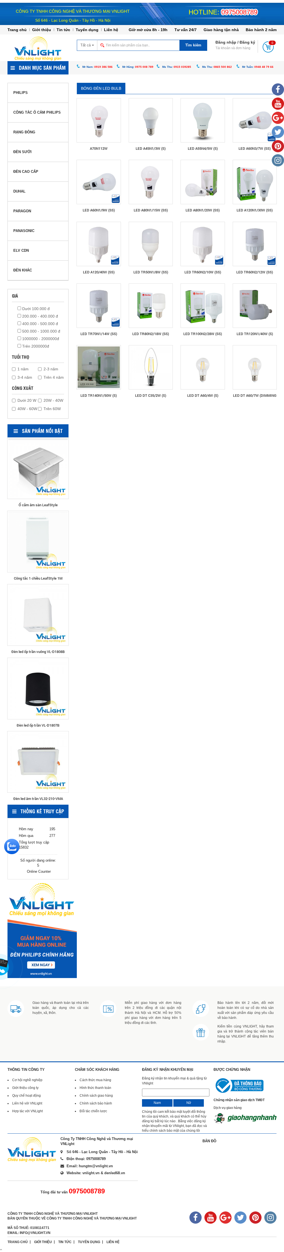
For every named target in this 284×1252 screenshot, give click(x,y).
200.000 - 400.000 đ (39, 316)
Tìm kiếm (193, 45)
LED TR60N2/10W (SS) (202, 272)
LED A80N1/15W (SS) (151, 210)
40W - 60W (27, 408)
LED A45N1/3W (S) (151, 148)
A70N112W (99, 148)
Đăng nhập (225, 42)
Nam (157, 1103)
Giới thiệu (41, 30)
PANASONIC (23, 231)
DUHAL (19, 191)
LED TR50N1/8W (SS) (150, 272)
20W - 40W (53, 400)
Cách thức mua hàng (95, 1080)
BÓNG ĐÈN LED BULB (101, 88)
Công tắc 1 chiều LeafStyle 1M (38, 578)
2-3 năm (51, 369)
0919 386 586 (103, 66)
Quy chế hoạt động (26, 1096)
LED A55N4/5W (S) (203, 148)
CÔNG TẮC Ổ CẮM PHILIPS (37, 112)
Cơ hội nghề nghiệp (27, 1080)
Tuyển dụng (87, 30)
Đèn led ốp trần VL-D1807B (38, 725)
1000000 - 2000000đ (40, 338)
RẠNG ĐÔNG (24, 132)
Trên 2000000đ (35, 346)
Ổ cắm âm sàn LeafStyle (38, 504)
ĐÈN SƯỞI (22, 152)
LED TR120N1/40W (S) (255, 333)
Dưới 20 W (26, 400)
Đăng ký (247, 42)
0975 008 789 (144, 66)
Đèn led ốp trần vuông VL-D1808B (38, 651)
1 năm (23, 369)
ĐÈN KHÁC (22, 270)
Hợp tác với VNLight (27, 1111)
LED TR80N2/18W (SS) (150, 333)
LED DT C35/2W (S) (150, 395)
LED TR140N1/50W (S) (98, 395)
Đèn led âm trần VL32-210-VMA (38, 798)
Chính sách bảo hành (96, 1103)
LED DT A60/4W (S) (202, 395)
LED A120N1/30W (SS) (255, 210)
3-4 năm (24, 377)
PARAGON (22, 211)
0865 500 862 (223, 66)
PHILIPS (20, 93)
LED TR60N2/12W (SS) (254, 272)
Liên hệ (111, 30)
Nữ (188, 1103)
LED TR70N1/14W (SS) (98, 333)
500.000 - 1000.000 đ (40, 331)
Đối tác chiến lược (93, 1111)
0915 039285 (182, 66)
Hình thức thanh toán (95, 1088)
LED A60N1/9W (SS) (99, 210)
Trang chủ (17, 30)
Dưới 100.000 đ (35, 308)
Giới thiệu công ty (25, 1088)
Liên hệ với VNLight (27, 1103)
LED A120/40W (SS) (99, 272)
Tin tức (63, 30)
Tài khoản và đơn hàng (232, 48)
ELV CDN (21, 250)
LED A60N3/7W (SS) (255, 148)
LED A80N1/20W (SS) (203, 210)
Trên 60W (52, 408)
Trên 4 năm (54, 377)
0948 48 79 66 (263, 66)
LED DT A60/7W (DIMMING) (255, 395)
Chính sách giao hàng (96, 1096)
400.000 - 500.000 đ (39, 323)
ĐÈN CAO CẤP (25, 171)
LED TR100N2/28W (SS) (202, 333)
